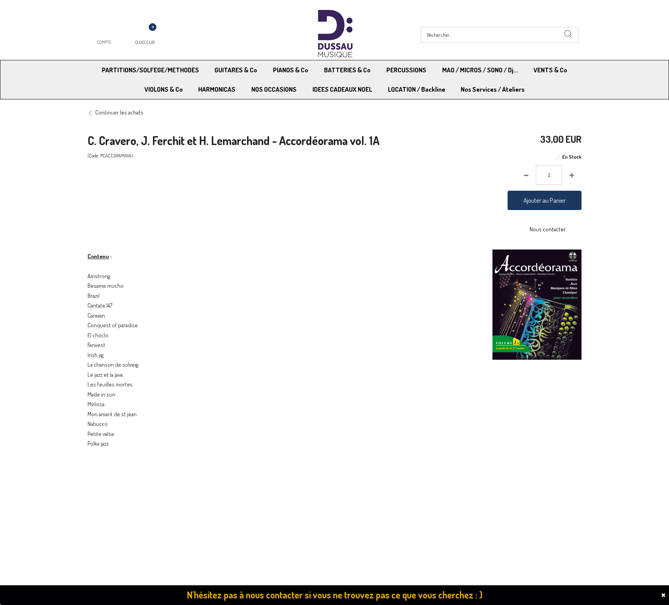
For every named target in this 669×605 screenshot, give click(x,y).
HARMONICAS (216, 89)
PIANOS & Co (290, 70)
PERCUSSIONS (406, 70)
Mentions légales (477, 505)
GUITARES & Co (235, 70)
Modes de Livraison (116, 505)
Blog (462, 514)
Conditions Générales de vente (372, 505)
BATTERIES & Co (347, 70)
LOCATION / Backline (416, 89)
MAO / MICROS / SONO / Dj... (480, 70)
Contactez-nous (234, 514)
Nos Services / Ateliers (493, 89)
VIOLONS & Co (163, 89)
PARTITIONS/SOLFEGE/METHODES (150, 70)
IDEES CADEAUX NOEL (342, 89)
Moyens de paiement (240, 505)
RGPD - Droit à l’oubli (117, 514)
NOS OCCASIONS (274, 89)
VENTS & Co (550, 70)
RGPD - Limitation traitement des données (385, 514)
